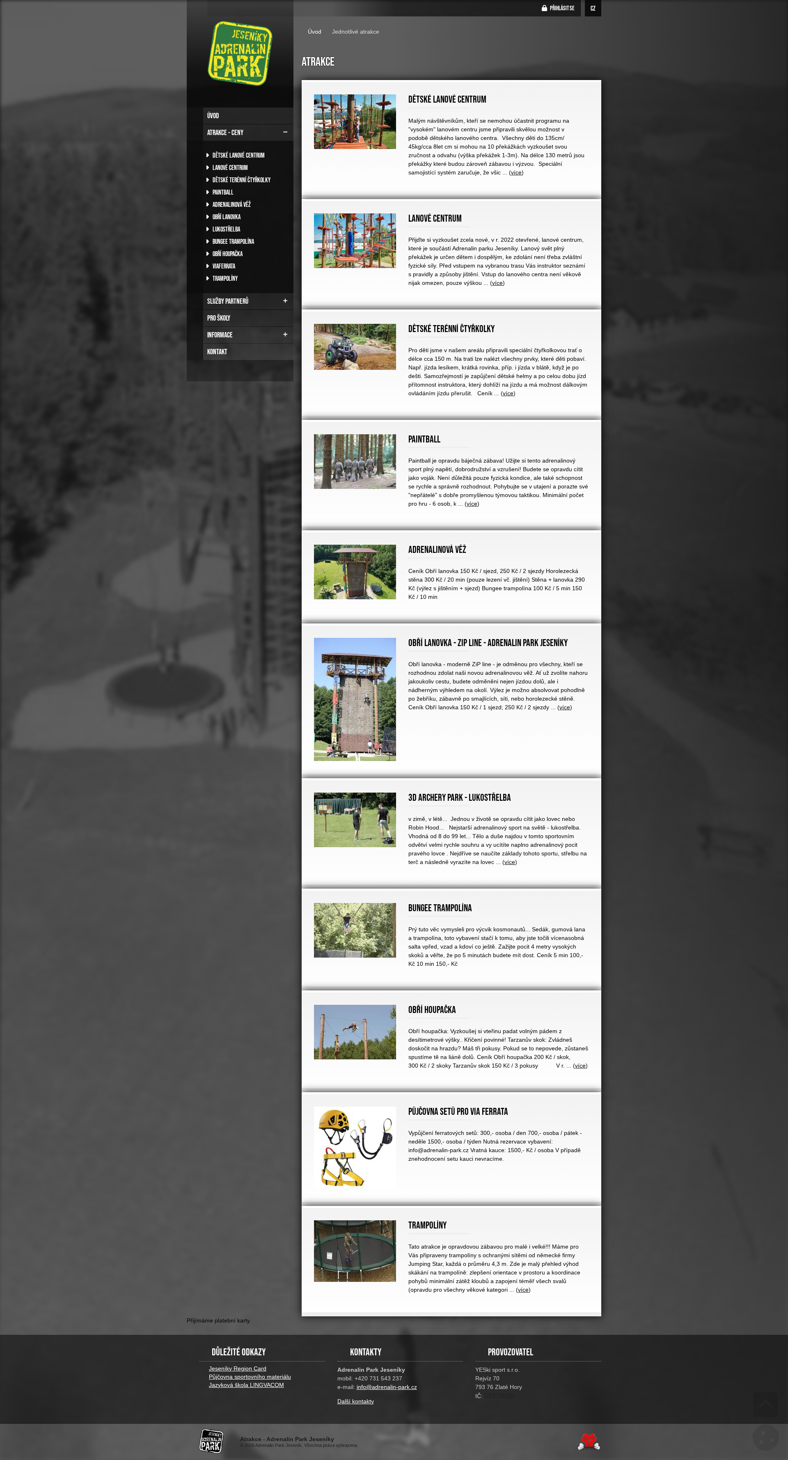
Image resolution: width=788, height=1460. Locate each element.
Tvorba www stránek (588, 1442)
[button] (558, 8)
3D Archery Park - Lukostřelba (459, 797)
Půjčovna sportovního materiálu (250, 1376)
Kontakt (217, 352)
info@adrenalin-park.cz (387, 1387)
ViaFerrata (223, 266)
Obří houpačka (227, 253)
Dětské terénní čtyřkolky (240, 179)
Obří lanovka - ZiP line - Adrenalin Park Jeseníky (488, 642)
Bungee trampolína (232, 241)
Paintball (222, 192)
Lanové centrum (229, 167)
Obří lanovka (226, 216)
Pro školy (218, 318)
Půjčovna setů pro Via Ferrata (458, 1111)
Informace (220, 335)
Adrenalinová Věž (231, 204)
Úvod (240, 53)
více (516, 172)
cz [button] (593, 8)
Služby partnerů (227, 301)
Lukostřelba (225, 229)
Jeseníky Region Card (237, 1368)
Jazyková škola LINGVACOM (246, 1385)
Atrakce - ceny (225, 132)
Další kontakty (355, 1401)
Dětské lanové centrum (238, 155)
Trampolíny (224, 278)
